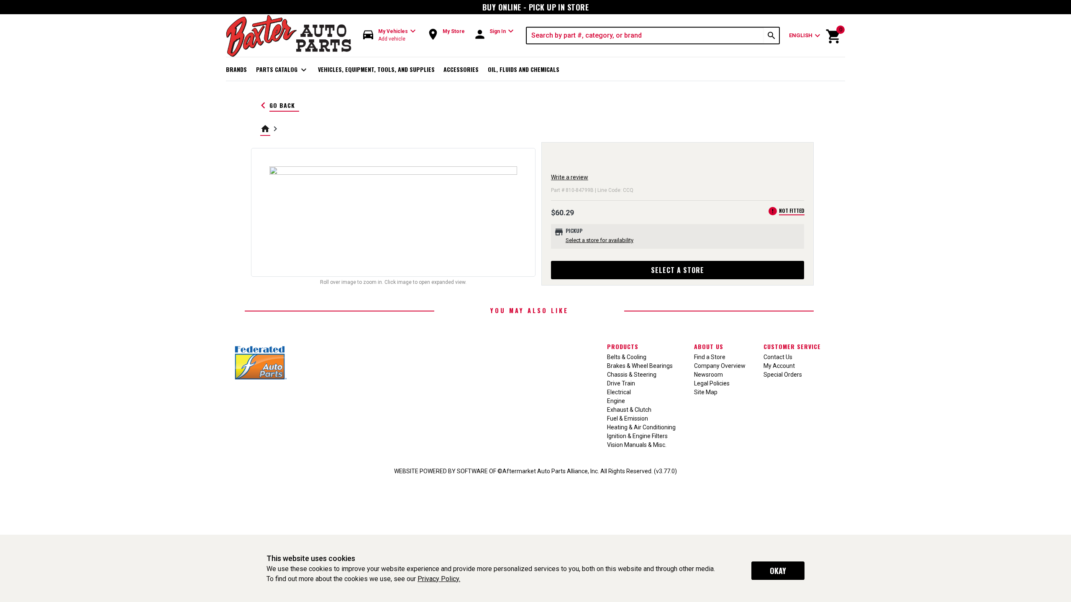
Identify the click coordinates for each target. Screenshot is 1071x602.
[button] (389, 35)
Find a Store (709, 357)
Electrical (619, 392)
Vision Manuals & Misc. (636, 444)
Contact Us (778, 357)
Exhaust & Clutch (629, 409)
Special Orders (783, 374)
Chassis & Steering (631, 374)
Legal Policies (712, 383)
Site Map (705, 392)
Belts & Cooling (626, 357)
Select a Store (677, 270)
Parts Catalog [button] (282, 70)
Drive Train (621, 383)
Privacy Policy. (439, 579)
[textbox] (645, 35)
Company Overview (720, 365)
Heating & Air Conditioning (641, 427)
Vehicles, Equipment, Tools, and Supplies (376, 69)
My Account (779, 365)
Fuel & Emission (627, 418)
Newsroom (708, 374)
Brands (236, 69)
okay (778, 570)
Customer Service (792, 346)
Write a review (569, 177)
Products (622, 346)
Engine (616, 401)
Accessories (461, 69)
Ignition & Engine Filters (637, 436)
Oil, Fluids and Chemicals (523, 69)
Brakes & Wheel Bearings (640, 365)
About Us (708, 346)
